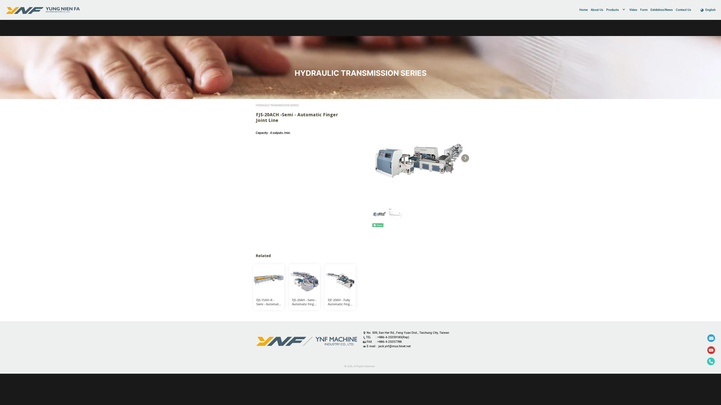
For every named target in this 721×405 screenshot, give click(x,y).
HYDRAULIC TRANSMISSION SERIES (277, 105)
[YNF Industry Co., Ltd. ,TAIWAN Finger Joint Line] (43, 9)
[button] (708, 10)
